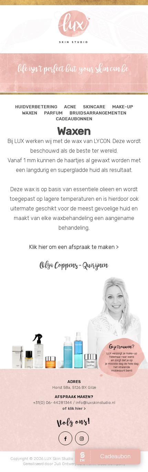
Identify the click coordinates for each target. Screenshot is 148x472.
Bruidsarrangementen (98, 113)
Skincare (94, 106)
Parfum (53, 113)
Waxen (29, 113)
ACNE (70, 106)
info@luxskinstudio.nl (95, 402)
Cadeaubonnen (74, 118)
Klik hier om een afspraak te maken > (74, 247)
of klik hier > (74, 408)
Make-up (122, 106)
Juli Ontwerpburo (69, 464)
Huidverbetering (36, 106)
